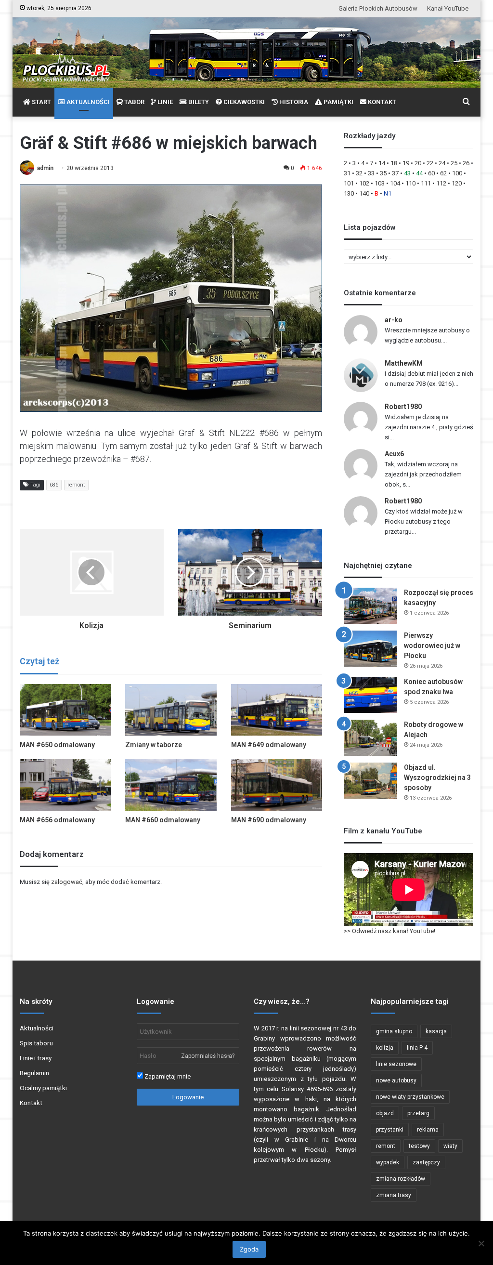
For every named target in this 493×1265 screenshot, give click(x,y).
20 (418, 163)
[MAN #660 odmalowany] (171, 785)
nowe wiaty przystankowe (410, 1097)
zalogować (66, 881)
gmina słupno (394, 1031)
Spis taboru (36, 1043)
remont (76, 485)
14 (381, 163)
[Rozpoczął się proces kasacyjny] (370, 606)
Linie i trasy (36, 1058)
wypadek (387, 1162)
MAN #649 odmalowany (268, 745)
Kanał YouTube (447, 8)
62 (443, 173)
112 (441, 183)
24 (442, 163)
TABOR (133, 101)
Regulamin (34, 1073)
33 (371, 173)
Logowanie (188, 1097)
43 (407, 173)
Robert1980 (403, 406)
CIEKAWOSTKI (243, 101)
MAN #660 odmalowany (162, 820)
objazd (385, 1113)
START (40, 101)
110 (410, 183)
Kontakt (31, 1103)
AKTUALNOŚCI (87, 101)
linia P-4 (417, 1047)
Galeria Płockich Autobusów (377, 8)
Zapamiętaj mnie (167, 1076)
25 (454, 163)
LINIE (164, 101)
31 (347, 173)
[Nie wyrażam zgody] (481, 1243)
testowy (419, 1146)
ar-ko (393, 320)
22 (430, 163)
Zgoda (249, 1249)
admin (45, 168)
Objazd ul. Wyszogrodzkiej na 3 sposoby (437, 777)
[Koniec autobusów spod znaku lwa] (370, 695)
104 (395, 183)
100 (457, 173)
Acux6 (394, 454)
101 (349, 183)
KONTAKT (381, 101)
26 (466, 163)
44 (419, 173)
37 (395, 173)
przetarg (418, 1113)
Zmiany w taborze (153, 745)
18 (393, 163)
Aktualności (36, 1028)
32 (359, 173)
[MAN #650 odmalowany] (65, 710)
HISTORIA (293, 101)
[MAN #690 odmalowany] (277, 785)
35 (383, 173)
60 (431, 173)
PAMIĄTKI (337, 101)
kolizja (384, 1047)
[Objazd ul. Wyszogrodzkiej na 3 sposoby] (370, 781)
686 (54, 485)
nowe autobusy (396, 1080)
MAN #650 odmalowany (57, 745)
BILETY (198, 101)
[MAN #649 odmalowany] (277, 710)
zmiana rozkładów (400, 1178)
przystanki (389, 1129)
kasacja (436, 1031)
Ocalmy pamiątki (43, 1088)
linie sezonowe (396, 1064)
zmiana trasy (393, 1195)
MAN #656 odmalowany (57, 820)
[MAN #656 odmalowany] (65, 785)
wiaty (450, 1146)
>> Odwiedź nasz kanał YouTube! (389, 931)
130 (349, 193)
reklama (428, 1129)
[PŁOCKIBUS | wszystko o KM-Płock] (66, 61)
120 (457, 183)
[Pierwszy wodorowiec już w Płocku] (370, 649)
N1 (387, 193)
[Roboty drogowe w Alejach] (370, 738)
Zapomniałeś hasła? (207, 1056)
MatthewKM (404, 363)
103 (380, 183)
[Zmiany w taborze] (171, 710)
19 (405, 163)
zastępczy (426, 1162)
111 (426, 183)
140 (364, 193)
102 (364, 183)
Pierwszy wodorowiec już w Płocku (432, 645)
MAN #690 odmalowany (268, 820)
